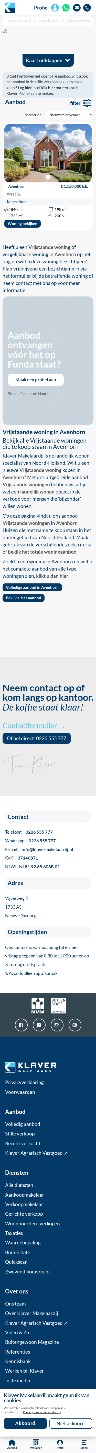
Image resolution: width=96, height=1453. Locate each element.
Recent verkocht (22, 1143)
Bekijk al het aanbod (23, 597)
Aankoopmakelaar (24, 1195)
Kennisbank (18, 1361)
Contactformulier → (34, 725)
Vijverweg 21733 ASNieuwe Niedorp (20, 907)
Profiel (41, 8)
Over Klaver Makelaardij (31, 1313)
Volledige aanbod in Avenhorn (32, 587)
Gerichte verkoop (24, 1214)
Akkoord (25, 1423)
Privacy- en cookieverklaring (42, 1412)
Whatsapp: (30, 840)
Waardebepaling (23, 1242)
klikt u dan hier (52, 576)
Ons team (15, 1304)
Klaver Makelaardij (19, 20)
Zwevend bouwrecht (27, 1271)
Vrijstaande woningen (26, 484)
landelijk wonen (37, 492)
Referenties (17, 1352)
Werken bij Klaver (24, 1371)
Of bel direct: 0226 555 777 (36, 738)
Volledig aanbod (22, 1124)
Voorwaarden (20, 1092)
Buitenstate (17, 1252)
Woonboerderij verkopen (32, 1223)
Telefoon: (29, 832)
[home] (10, 7)
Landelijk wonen (49, 20)
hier (28, 87)
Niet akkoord (71, 1423)
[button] (48, 177)
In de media (17, 1380)
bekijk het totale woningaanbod (42, 552)
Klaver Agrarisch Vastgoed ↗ (36, 1153)
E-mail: (39, 849)
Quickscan (16, 1262)
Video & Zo (17, 1332)
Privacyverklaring (24, 1082)
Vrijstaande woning (78, 20)
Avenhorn (13, 477)
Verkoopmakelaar (24, 1204)
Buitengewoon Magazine (32, 1342)
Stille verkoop (20, 1134)
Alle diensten (19, 1185)
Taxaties (14, 1233)
